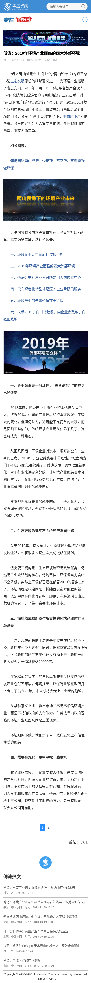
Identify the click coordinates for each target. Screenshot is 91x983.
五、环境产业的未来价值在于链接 (36, 301)
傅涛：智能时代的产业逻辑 (21, 960)
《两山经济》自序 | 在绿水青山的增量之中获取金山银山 (41, 946)
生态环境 (70, 116)
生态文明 (17, 81)
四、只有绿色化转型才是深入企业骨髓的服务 (45, 289)
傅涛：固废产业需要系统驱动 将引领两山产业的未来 (39, 887)
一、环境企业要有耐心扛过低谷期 (36, 254)
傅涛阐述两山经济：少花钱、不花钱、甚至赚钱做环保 (40, 916)
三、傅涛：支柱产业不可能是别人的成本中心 (45, 277)
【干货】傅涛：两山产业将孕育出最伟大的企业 (35, 931)
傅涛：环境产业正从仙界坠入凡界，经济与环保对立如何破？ (45, 902)
